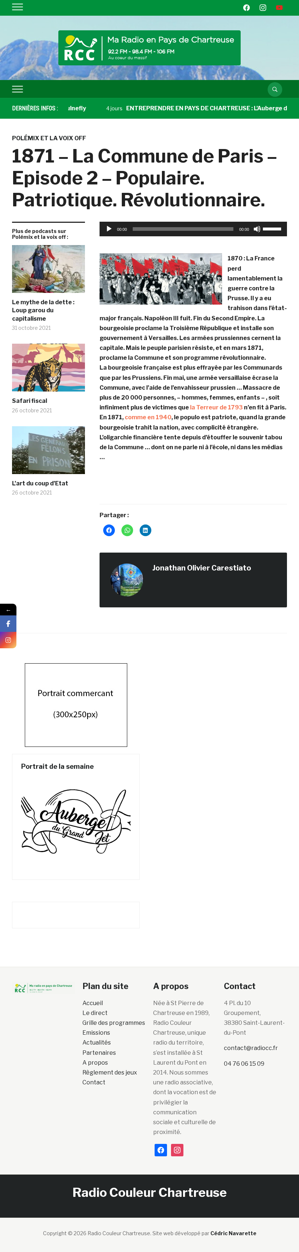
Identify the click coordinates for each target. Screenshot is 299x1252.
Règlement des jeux (109, 1072)
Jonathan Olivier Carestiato (201, 568)
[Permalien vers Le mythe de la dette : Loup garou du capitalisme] (48, 271)
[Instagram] (8, 640)
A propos (95, 1062)
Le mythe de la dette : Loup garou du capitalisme (43, 310)
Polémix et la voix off (49, 138)
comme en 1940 (148, 417)
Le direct (95, 1012)
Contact (93, 1082)
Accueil (92, 1003)
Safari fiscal (29, 400)
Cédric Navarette (233, 1233)
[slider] (273, 228)
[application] (193, 229)
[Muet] (257, 229)
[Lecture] (109, 229)
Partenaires (99, 1052)
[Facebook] (8, 623)
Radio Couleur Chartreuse (150, 1192)
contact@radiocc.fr (251, 1048)
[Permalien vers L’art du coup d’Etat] (48, 453)
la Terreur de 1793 (216, 407)
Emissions (96, 1032)
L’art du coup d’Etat (40, 483)
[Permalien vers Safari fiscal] (48, 370)
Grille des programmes (113, 1022)
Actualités (96, 1042)
